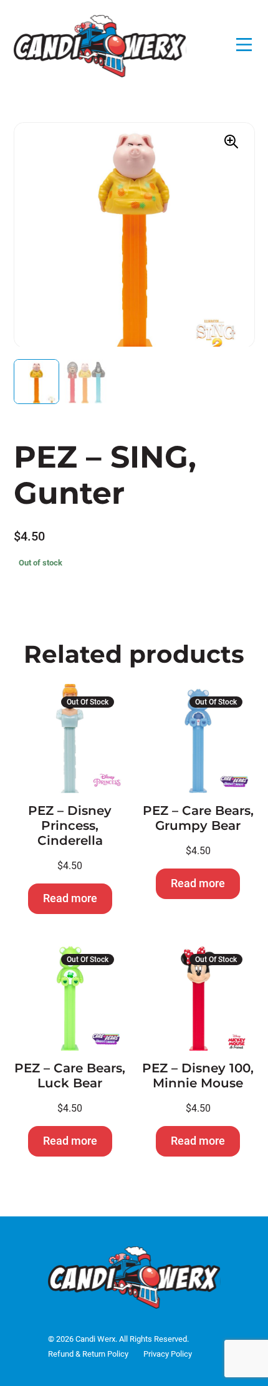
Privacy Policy (167, 1354)
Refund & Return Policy (88, 1354)
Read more (70, 898)
